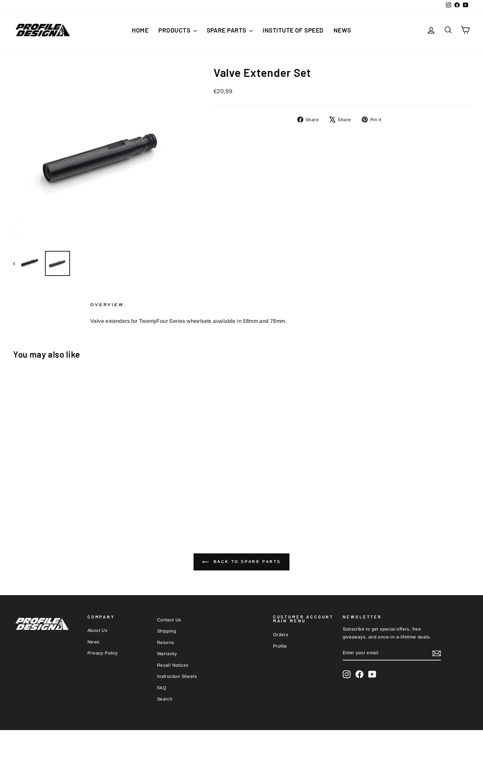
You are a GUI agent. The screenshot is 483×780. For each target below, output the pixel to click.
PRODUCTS (175, 30)
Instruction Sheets (177, 676)
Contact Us (169, 619)
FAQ (161, 687)
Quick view (67, 475)
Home (140, 30)
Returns (165, 642)
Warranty (167, 653)
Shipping (166, 631)
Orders (280, 634)
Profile (280, 646)
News (342, 30)
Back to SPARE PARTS (246, 561)
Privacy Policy (102, 653)
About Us (97, 630)
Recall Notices (173, 665)
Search (164, 699)
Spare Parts (227, 30)
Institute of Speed (293, 30)
